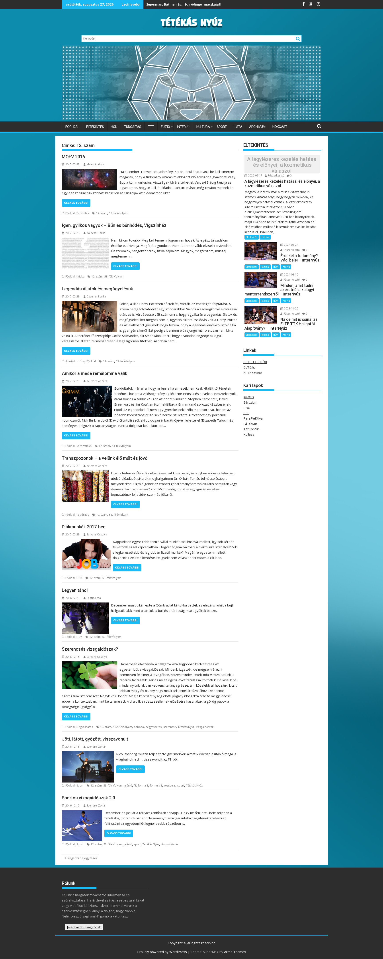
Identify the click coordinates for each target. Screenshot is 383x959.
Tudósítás (132, 127)
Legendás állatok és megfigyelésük (97, 288)
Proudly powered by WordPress (162, 951)
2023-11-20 (290, 308)
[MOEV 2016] (89, 171)
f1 (135, 785)
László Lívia (94, 598)
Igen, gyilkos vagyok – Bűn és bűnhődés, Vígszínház (114, 225)
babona (139, 727)
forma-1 (143, 785)
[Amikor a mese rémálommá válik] (87, 388)
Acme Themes (235, 951)
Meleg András (95, 164)
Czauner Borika (96, 296)
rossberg (170, 785)
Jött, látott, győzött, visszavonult (95, 739)
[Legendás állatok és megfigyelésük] (89, 303)
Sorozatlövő (84, 446)
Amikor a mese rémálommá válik (94, 373)
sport (180, 785)
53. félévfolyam (118, 213)
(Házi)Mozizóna (75, 361)
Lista (238, 127)
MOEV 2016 (73, 156)
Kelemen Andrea (97, 381)
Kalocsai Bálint (96, 233)
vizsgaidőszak (204, 727)
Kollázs (248, 434)
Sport (222, 127)
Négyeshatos (84, 727)
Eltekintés (95, 127)
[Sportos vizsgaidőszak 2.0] (82, 812)
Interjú (183, 127)
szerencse (169, 727)
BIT (246, 413)
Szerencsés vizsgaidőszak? (90, 649)
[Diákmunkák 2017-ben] (86, 541)
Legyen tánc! (75, 590)
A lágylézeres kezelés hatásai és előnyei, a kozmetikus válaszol (282, 165)
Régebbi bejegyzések (82, 858)
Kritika (80, 276)
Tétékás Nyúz (186, 727)
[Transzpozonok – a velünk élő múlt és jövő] (85, 473)
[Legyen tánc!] (85, 605)
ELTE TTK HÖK (255, 362)
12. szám (101, 213)
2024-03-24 (290, 245)
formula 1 (156, 785)
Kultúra (203, 127)
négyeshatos (154, 727)
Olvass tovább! (76, 202)
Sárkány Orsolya (97, 534)
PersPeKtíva (253, 418)
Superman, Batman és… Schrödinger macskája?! (184, 4)
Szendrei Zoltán (96, 747)
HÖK (114, 127)
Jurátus (248, 397)
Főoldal (72, 127)
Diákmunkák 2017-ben (84, 526)
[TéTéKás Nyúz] (191, 119)
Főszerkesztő (275, 175)
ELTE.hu (249, 367)
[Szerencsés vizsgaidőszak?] (89, 664)
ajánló (128, 785)
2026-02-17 (254, 175)
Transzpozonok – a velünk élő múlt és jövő (104, 458)
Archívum (257, 127)
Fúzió (165, 127)
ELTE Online (252, 372)
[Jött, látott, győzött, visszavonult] (88, 754)
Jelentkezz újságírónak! (84, 927)
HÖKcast (279, 127)
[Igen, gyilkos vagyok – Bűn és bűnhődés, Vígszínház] (85, 240)
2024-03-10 (290, 274)
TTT (151, 127)
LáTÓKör (250, 423)
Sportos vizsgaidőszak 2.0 (88, 797)
